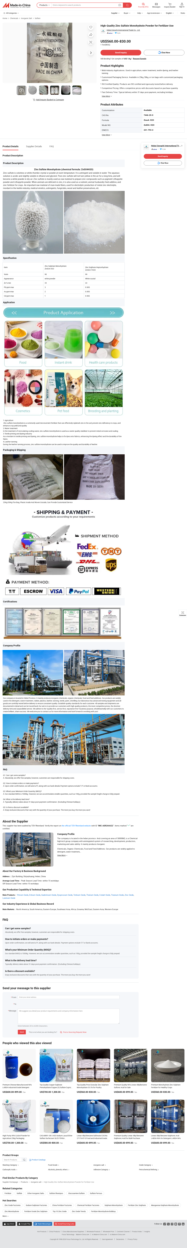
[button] (119, 5)
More (5, 1216)
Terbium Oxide (79, 895)
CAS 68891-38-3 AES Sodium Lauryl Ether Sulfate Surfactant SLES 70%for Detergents (56, 1138)
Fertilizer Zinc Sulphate (137, 1205)
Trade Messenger (43, 1224)
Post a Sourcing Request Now (73, 1032)
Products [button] (43, 5)
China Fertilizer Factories (62, 1205)
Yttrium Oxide (22, 895)
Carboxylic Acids (9, 1169)
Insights (147, 1231)
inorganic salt (99, 1165)
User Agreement (107, 1239)
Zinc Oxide (129, 895)
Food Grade (52, 1165)
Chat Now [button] (165, 52)
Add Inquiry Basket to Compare (50, 99)
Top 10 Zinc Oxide (60, 1211)
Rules (183, 13)
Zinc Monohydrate (12, 1211)
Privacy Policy (132, 1239)
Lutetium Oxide (9, 898)
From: (14, 997)
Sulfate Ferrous (96, 1193)
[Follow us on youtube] (175, 1224)
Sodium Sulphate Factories (36, 1205)
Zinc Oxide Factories (12, 1205)
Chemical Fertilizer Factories (88, 1205)
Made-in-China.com (82, 1234)
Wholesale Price (108, 1231)
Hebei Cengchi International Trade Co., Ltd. (123, 30)
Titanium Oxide (117, 895)
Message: (13, 1011)
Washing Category (10, 1165)
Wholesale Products (93, 1231)
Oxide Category (145, 1165)
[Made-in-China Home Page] (16, 5)
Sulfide (19, 1193)
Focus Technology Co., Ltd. (75, 1239)
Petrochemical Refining (148, 1169)
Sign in (181, 6)
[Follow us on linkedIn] (183, 1224)
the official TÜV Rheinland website (76, 825)
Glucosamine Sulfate (76, 1193)
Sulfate (37, 18)
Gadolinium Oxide (48, 895)
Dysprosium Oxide (65, 895)
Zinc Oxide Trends (79, 1211)
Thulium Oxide (92, 895)
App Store (9, 1224)
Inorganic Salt (26, 18)
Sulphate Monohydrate (114, 1205)
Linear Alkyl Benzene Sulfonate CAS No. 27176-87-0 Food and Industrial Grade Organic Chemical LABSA (92, 1138)
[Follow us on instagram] (172, 1224)
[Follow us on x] (168, 1224)
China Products (54, 1231)
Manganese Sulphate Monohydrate (165, 1205)
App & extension (153, 13)
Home (5, 18)
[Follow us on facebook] (164, 1224)
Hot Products (41, 1231)
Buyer (126, 13)
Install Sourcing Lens (66, 1224)
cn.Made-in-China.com (117, 1234)
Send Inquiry (121, 52)
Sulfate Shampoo (56, 1193)
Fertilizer (8, 1193)
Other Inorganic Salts (35, 1193)
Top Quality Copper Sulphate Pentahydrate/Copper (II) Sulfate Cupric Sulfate (55, 1087)
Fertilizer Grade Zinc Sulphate (35, 1211)
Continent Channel (123, 1231)
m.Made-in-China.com (99, 1234)
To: (15, 1004)
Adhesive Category (101, 1169)
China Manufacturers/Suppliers (73, 1231)
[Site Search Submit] (127, 5)
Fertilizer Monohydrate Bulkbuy (103, 1211)
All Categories (11, 13)
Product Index (137, 1231)
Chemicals (14, 18)
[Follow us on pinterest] (179, 1224)
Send (22, 1032)
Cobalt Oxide (104, 895)
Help (139, 13)
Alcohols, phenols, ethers (58, 1169)
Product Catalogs (38, 1160)
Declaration (120, 1239)
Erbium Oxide (34, 895)
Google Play (24, 1224)
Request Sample (139, 59)
